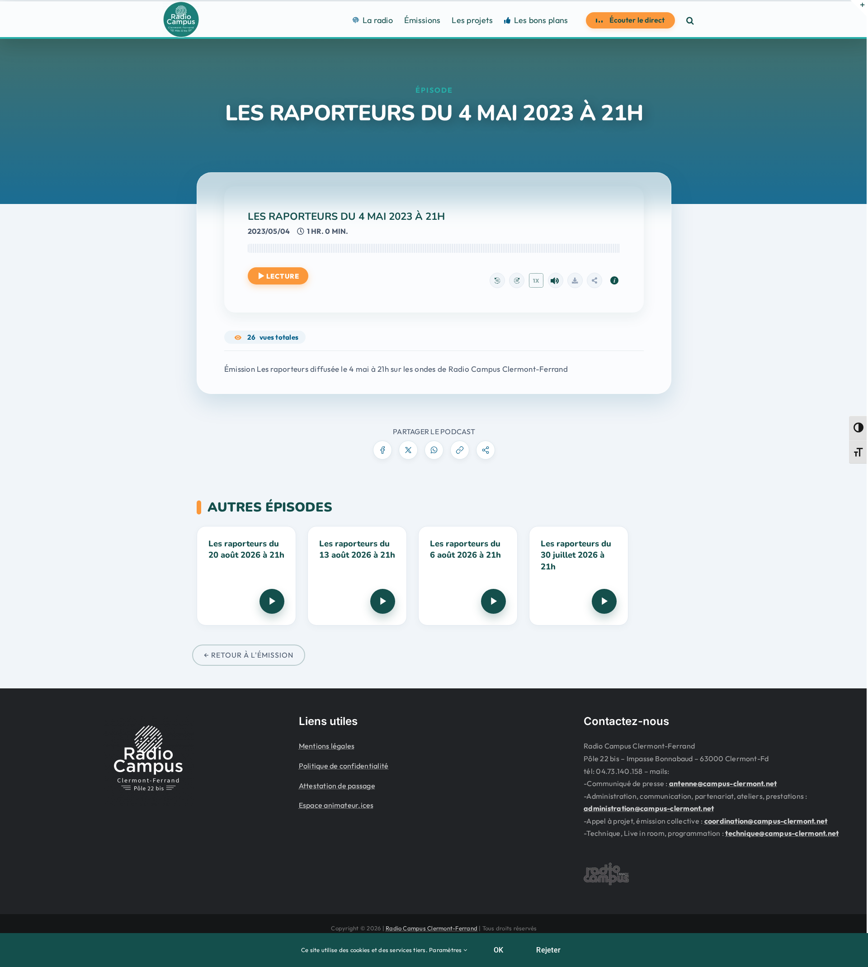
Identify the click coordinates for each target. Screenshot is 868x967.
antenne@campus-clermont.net (723, 783)
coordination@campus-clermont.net (766, 820)
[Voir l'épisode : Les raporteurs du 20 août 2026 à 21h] (246, 575)
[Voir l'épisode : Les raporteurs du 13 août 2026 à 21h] (357, 575)
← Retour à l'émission (248, 654)
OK (498, 950)
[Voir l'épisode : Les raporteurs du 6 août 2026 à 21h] (468, 575)
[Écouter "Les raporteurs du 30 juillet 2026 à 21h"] (604, 601)
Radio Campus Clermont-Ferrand (431, 928)
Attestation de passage (337, 785)
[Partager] (594, 280)
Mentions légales (327, 745)
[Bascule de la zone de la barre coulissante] (858, 8)
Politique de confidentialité (344, 765)
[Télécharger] (575, 280)
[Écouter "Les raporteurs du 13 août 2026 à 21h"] (382, 601)
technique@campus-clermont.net (782, 833)
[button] (690, 20)
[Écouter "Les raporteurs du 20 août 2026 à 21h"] (271, 601)
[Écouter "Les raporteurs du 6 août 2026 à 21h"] (493, 601)
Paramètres (446, 949)
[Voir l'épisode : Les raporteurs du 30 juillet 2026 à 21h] (578, 575)
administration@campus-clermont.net (649, 808)
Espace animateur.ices (336, 805)
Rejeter (548, 950)
